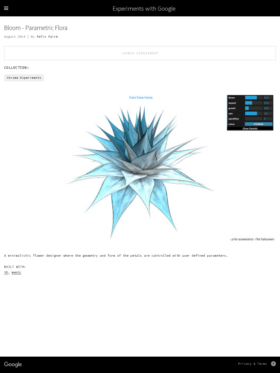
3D (6, 272)
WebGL (16, 272)
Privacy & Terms (252, 364)
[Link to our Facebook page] (273, 363)
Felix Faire (47, 36)
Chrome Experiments (24, 77)
